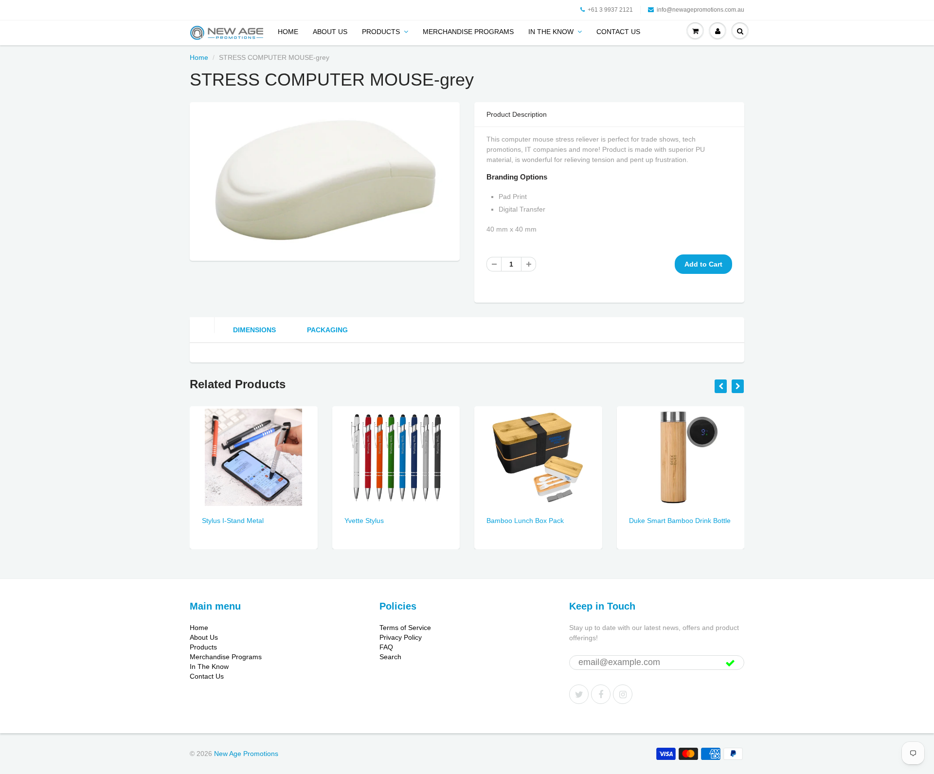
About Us (330, 32)
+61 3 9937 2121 (610, 9)
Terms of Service (405, 627)
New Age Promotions (246, 753)
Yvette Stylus (364, 520)
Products (381, 32)
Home (288, 32)
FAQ (386, 647)
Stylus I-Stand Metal (233, 520)
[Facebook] (601, 694)
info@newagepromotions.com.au (700, 9)
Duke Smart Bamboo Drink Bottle (680, 520)
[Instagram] (622, 694)
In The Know (551, 32)
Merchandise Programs (468, 32)
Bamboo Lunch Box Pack (525, 520)
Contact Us (618, 32)
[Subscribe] (730, 663)
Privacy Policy (400, 637)
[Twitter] (579, 694)
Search (390, 657)
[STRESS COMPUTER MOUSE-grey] (325, 180)
